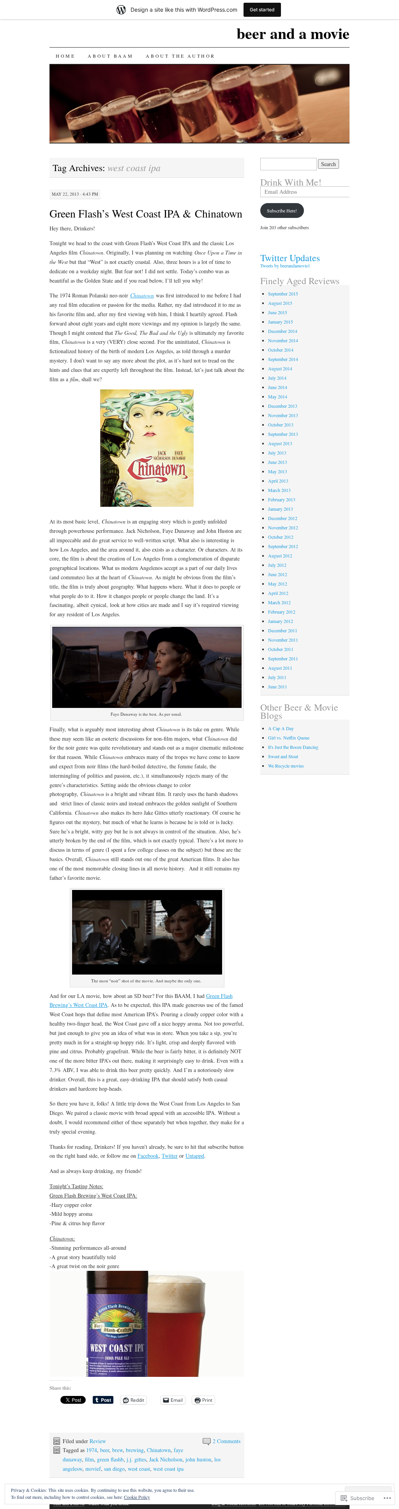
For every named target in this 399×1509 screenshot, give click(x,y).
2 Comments (226, 1441)
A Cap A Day (281, 728)
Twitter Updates (290, 257)
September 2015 (283, 293)
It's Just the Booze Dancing (293, 747)
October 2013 (280, 424)
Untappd (194, 1155)
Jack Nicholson (165, 1459)
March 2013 (279, 490)
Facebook (148, 1155)
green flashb (110, 1459)
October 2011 (280, 649)
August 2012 (280, 555)
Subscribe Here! (282, 210)
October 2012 (280, 537)
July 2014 (277, 378)
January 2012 (280, 621)
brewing (135, 1450)
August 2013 (280, 443)
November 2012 (283, 527)
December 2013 (282, 406)
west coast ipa (168, 1468)
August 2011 (280, 668)
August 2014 (280, 368)
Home (65, 56)
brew (117, 1450)
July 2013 (277, 452)
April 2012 (278, 593)
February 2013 (281, 499)
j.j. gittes (136, 1459)
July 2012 (277, 565)
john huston (198, 1459)
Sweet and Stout (283, 756)
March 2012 (279, 602)
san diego (114, 1468)
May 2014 (277, 396)
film (89, 1459)
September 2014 (283, 359)
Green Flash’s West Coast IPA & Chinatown (145, 213)
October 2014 (280, 350)
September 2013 (283, 434)
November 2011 (283, 640)
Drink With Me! (290, 182)
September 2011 (283, 658)
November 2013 (283, 415)
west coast (139, 1468)
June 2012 (277, 574)
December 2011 (282, 630)
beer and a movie (293, 32)
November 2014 (283, 340)
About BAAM (110, 56)
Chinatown (159, 1450)
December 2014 (282, 331)
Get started (262, 9)
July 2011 (277, 677)
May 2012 (277, 583)
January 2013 (280, 509)
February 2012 (281, 612)
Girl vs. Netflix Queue (288, 737)
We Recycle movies (286, 765)
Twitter (170, 1155)
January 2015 (280, 321)
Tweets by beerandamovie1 (285, 265)
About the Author (180, 56)
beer (104, 1450)
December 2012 (282, 518)
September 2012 (283, 546)
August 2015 (280, 303)
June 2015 (277, 312)
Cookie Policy (137, 1497)
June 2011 (277, 686)
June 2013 (277, 462)
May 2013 (277, 471)
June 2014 (277, 387)
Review (98, 1441)
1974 (91, 1450)
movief (93, 1468)
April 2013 (278, 481)
